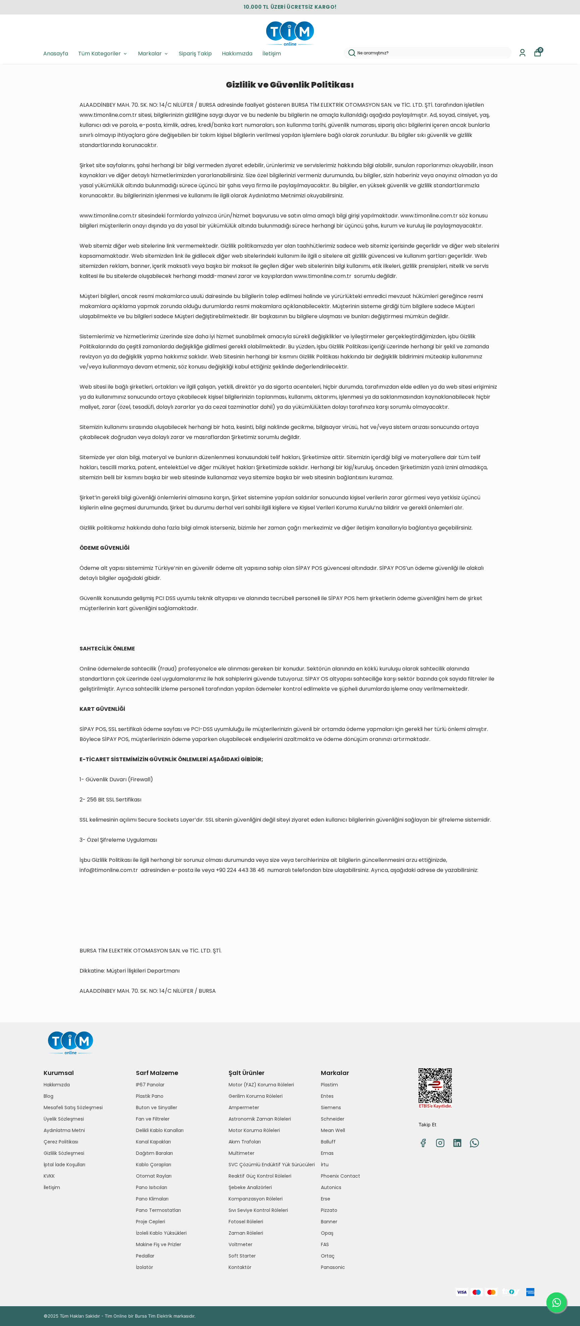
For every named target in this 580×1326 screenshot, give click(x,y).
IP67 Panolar (150, 1084)
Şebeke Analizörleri (250, 1187)
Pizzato (329, 1210)
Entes (327, 1096)
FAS (325, 1244)
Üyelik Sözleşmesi (64, 1119)
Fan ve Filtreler (153, 1119)
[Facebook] (423, 1142)
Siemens (331, 1107)
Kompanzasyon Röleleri (256, 1198)
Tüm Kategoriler (99, 53)
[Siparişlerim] (522, 53)
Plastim (329, 1084)
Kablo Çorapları (153, 1164)
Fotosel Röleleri (246, 1221)
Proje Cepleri (150, 1221)
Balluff (328, 1141)
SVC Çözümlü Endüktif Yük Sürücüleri (272, 1164)
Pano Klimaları (152, 1198)
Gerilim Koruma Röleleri (256, 1096)
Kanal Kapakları (153, 1141)
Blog (48, 1096)
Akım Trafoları (245, 1141)
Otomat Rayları (154, 1176)
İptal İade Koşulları (64, 1164)
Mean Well (333, 1130)
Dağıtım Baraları (154, 1153)
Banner (329, 1221)
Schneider (332, 1119)
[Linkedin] (457, 1142)
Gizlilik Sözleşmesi (64, 1153)
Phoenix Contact (340, 1176)
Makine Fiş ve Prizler (158, 1244)
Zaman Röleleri (246, 1233)
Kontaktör (240, 1267)
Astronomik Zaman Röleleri (260, 1119)
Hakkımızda (237, 53)
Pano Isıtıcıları (151, 1187)
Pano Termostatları (158, 1210)
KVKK (49, 1176)
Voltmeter (240, 1244)
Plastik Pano (149, 1096)
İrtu (325, 1164)
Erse (325, 1198)
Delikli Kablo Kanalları (160, 1130)
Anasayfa (55, 53)
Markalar (150, 53)
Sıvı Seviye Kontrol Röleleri (258, 1210)
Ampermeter (244, 1107)
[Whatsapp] (474, 1142)
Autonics (331, 1187)
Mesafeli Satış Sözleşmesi (73, 1107)
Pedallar (145, 1256)
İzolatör (144, 1267)
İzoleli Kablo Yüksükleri (161, 1233)
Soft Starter (242, 1256)
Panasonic (333, 1267)
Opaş (327, 1233)
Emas (327, 1153)
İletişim (271, 53)
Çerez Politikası (61, 1141)
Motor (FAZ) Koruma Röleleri (261, 1084)
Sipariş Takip (195, 53)
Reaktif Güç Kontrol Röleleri (260, 1176)
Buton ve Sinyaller (156, 1107)
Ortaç (328, 1256)
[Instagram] (440, 1142)
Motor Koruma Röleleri (254, 1130)
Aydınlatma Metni (64, 1130)
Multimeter (241, 1153)
